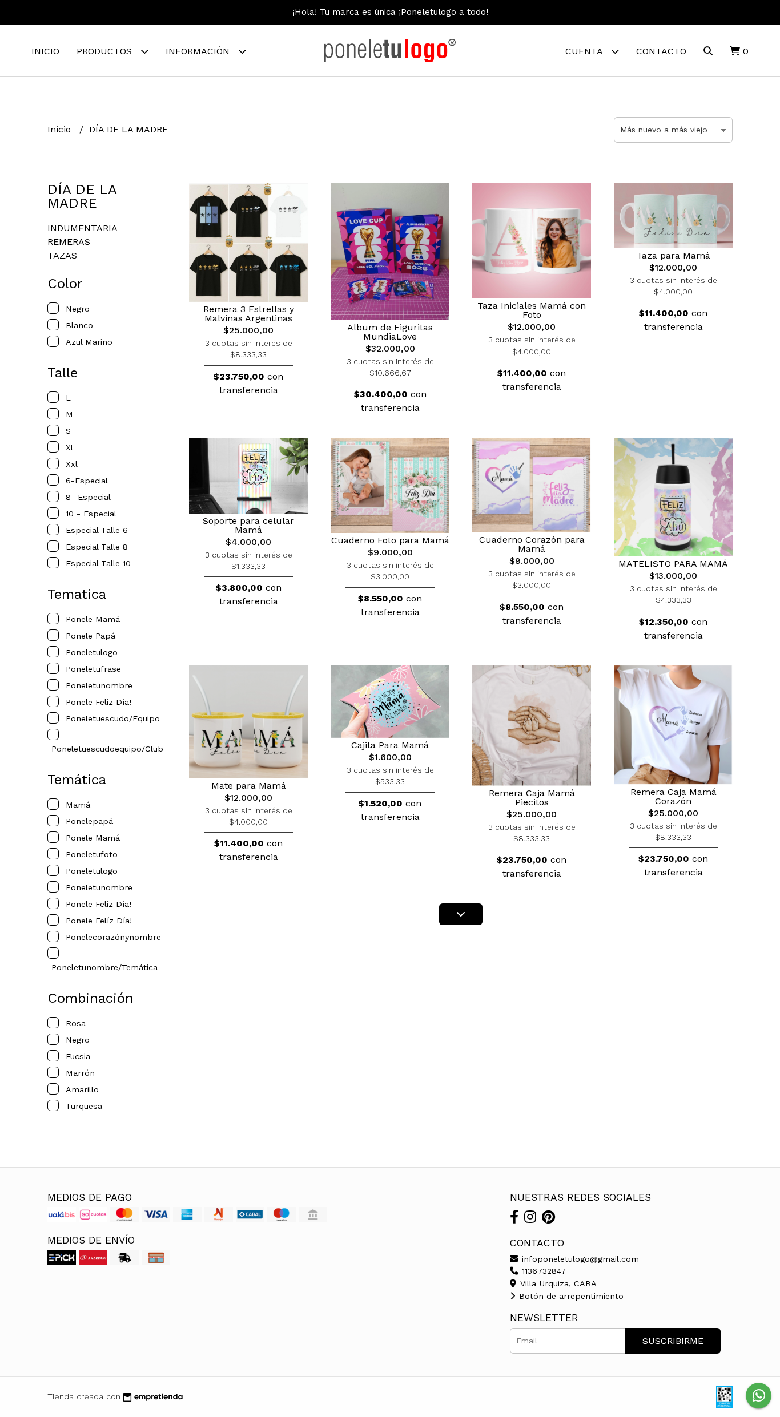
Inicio (45, 51)
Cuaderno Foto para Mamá (390, 540)
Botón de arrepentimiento (570, 1296)
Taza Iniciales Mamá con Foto (531, 310)
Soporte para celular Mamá (248, 525)
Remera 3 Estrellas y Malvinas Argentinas (248, 314)
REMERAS (68, 241)
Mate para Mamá (248, 785)
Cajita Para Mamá (390, 745)
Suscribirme (672, 1340)
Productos (106, 51)
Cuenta (585, 51)
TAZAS (62, 255)
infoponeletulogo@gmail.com (579, 1258)
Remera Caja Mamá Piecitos (532, 798)
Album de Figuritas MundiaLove (390, 332)
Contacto (661, 51)
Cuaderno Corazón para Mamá (532, 544)
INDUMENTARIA (82, 228)
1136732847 (542, 1270)
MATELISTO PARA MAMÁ (673, 563)
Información (199, 51)
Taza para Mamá (673, 255)
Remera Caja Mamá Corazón (673, 796)
